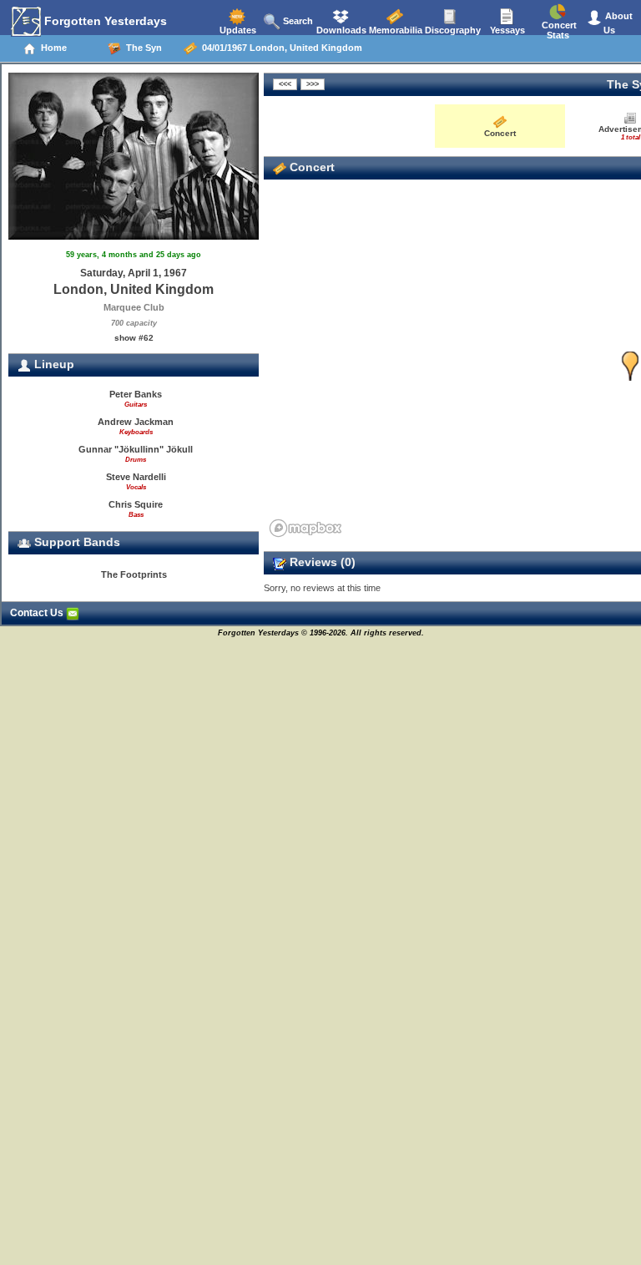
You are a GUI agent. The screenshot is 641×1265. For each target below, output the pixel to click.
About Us (618, 23)
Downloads (340, 30)
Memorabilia (394, 30)
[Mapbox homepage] (305, 528)
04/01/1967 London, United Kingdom (279, 48)
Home (51, 48)
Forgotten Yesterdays (104, 21)
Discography (451, 30)
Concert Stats (558, 30)
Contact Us (38, 613)
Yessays (506, 30)
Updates (236, 30)
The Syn (141, 48)
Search (296, 21)
